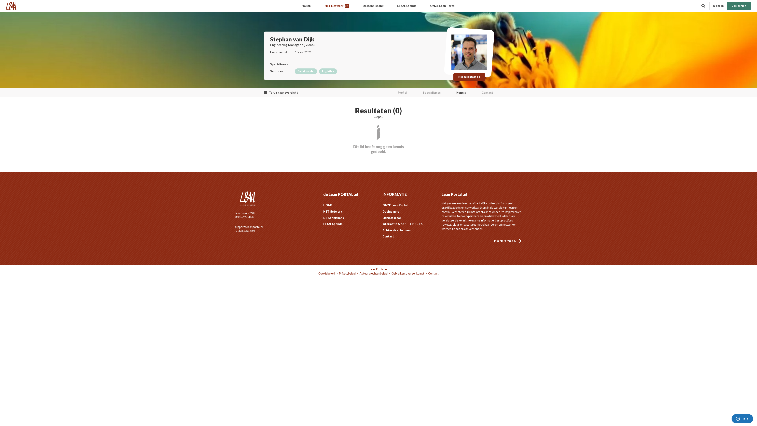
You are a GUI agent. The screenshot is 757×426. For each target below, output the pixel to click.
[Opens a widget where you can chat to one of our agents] (742, 419)
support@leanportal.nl (249, 227)
